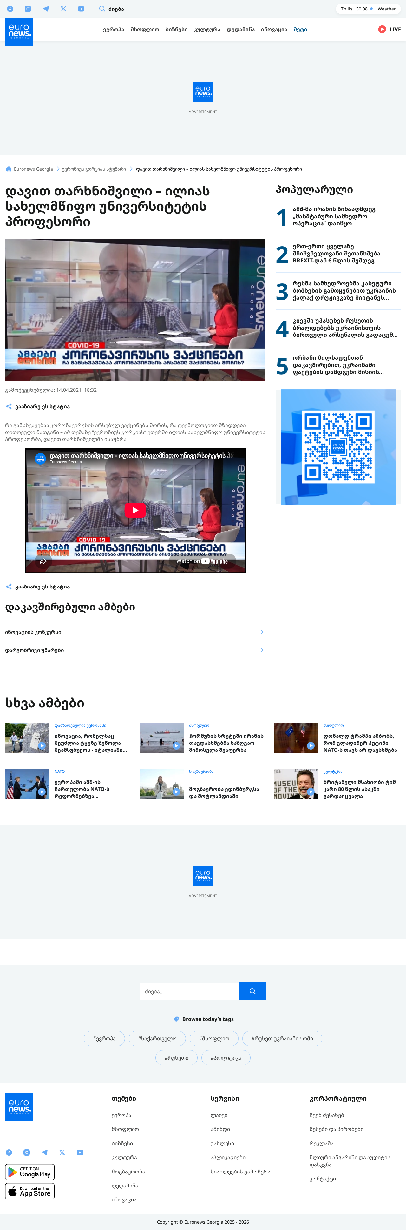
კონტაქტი (323, 1178)
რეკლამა (322, 1143)
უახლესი (222, 1143)
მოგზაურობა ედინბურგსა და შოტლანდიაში (224, 792)
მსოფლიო (199, 725)
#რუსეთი (176, 1057)
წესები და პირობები (336, 1128)
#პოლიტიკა (226, 1057)
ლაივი (219, 1114)
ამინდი (220, 1128)
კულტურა (333, 771)
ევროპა (121, 1114)
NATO (60, 771)
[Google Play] (30, 1172)
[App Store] (30, 1191)
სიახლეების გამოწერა (241, 1171)
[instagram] (28, 8)
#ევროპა (104, 1038)
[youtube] (81, 8)
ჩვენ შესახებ (327, 1114)
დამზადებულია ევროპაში (80, 725)
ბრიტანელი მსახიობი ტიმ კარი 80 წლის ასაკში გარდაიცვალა (360, 789)
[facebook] (10, 8)
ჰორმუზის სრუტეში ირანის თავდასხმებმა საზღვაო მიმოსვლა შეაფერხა (226, 743)
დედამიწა (125, 1185)
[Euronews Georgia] (19, 32)
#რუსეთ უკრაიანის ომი (282, 1038)
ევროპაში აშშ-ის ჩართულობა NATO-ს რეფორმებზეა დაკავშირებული (82, 789)
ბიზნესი (122, 1143)
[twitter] (63, 8)
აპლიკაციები (228, 1157)
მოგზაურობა (201, 771)
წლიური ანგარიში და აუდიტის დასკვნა (350, 1161)
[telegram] (46, 8)
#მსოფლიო (214, 1038)
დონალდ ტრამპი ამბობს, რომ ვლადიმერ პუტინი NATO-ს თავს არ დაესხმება (360, 743)
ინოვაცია (124, 1199)
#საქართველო (157, 1038)
